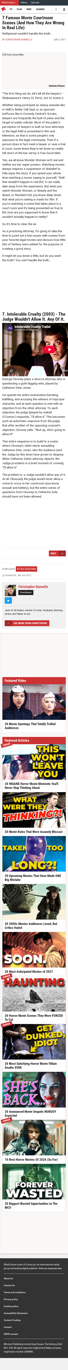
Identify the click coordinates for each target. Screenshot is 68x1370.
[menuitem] (9, 3)
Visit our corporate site (50, 1268)
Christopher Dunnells (19, 39)
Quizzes (35, 2)
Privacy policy (11, 1299)
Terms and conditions (14, 1292)
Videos (23, 2)
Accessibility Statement (16, 1313)
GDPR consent (11, 1334)
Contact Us (9, 1285)
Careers (8, 1327)
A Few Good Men (26, 568)
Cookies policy (11, 1306)
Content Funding (12, 1320)
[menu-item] (11, 9)
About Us (8, 1278)
